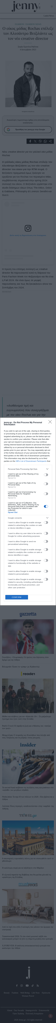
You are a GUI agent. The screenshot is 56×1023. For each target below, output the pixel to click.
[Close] (50, 422)
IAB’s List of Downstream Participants (31, 461)
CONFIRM (16, 597)
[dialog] (28, 511)
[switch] (46, 474)
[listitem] (28, 469)
